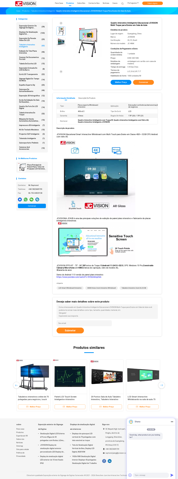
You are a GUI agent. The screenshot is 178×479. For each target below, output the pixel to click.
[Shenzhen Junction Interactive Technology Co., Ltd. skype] (37, 199)
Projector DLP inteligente (32, 134)
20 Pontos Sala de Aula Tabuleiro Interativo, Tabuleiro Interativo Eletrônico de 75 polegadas (106, 399)
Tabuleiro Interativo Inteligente (32, 46)
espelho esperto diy (32, 85)
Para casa (20, 429)
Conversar (32, 206)
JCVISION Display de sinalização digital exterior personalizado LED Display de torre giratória (51, 449)
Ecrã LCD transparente (32, 74)
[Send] (172, 475)
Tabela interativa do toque (32, 114)
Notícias (19, 443)
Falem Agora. (153, 3)
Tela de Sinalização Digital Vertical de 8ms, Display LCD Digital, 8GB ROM (83, 448)
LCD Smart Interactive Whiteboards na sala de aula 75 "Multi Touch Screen (141, 399)
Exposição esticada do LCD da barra (32, 69)
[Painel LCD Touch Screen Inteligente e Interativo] (70, 377)
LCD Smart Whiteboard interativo (70, 288)
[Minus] (171, 421)
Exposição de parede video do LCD (32, 39)
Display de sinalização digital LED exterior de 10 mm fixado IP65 (51, 459)
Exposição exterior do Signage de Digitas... (32, 27)
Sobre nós (20, 439)
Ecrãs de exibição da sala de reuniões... (32, 101)
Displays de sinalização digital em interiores (82, 427)
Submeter (70, 330)
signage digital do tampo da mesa (32, 80)
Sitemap (19, 446)
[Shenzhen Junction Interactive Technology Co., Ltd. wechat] (31, 199)
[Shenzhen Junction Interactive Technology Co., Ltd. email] (20, 199)
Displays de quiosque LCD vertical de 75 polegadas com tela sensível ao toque (84, 437)
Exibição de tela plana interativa (32, 52)
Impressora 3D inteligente (32, 125)
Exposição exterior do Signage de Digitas (50, 427)
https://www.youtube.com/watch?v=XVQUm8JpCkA (79, 277)
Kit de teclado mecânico (32, 130)
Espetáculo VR (22, 436)
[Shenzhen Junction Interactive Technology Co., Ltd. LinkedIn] (110, 461)
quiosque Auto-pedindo (32, 143)
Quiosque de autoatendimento (32, 90)
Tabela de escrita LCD (32, 64)
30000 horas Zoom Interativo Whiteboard (101, 288)
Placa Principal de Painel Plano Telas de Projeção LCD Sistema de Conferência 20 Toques (36, 167)
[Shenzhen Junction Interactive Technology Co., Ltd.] (25, 4)
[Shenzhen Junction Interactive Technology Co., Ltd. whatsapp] (26, 199)
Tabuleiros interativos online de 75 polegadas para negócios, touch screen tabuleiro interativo (33, 399)
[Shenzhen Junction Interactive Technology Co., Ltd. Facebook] (104, 461)
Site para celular (22, 449)
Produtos (20, 432)
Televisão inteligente (32, 138)
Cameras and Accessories (32, 148)
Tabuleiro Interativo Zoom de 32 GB (134, 288)
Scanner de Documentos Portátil (32, 58)
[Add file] (130, 475)
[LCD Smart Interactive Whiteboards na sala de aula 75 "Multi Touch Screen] (143, 377)
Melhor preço (121, 82)
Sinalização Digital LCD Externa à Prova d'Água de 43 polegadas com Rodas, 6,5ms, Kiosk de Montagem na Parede (52, 437)
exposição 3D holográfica (32, 96)
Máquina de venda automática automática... (32, 120)
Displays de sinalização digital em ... (32, 33)
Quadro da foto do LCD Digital (32, 107)
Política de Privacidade (20, 454)
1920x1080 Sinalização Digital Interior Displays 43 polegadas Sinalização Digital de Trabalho (84, 459)
